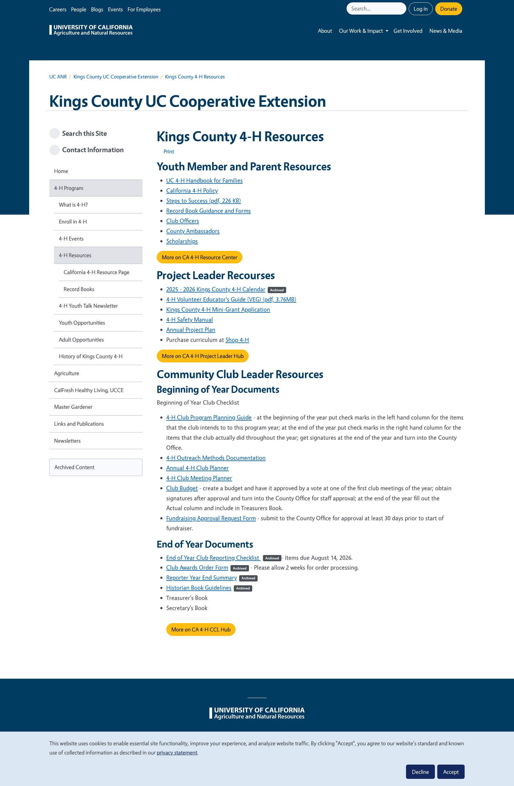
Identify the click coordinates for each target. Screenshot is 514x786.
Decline (420, 771)
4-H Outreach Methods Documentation (216, 457)
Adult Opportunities (81, 339)
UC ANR (58, 76)
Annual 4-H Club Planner (197, 467)
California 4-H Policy (192, 190)
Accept (451, 771)
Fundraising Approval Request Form (211, 518)
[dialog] (257, 758)
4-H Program (68, 187)
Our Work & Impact (361, 30)
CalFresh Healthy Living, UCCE (88, 390)
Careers (57, 9)
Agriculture (66, 373)
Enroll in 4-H (73, 221)
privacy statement (177, 752)
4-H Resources (75, 255)
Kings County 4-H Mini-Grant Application (218, 309)
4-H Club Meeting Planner (199, 478)
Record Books (79, 289)
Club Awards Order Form (206, 567)
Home (61, 171)
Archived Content (74, 467)
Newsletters (67, 440)
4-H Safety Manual (189, 319)
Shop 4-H (237, 339)
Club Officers (182, 220)
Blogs (97, 9)
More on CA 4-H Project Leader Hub (203, 355)
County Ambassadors (193, 231)
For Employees (144, 9)
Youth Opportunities (82, 322)
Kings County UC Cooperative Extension (115, 76)
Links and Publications (79, 423)
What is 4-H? (73, 204)
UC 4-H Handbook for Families (204, 180)
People (78, 9)
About (325, 30)
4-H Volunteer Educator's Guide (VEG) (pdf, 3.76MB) (231, 299)
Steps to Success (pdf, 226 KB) (203, 200)
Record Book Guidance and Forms (208, 210)
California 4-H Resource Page (96, 272)
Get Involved (408, 30)
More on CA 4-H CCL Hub (201, 629)
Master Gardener (73, 406)
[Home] (91, 31)
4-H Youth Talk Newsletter (88, 305)
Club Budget (182, 488)
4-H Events (71, 238)
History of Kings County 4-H (91, 356)
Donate (448, 8)
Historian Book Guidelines (208, 587)
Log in (421, 8)
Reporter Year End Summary (210, 577)
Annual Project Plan (190, 329)
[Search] (402, 8)
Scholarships (182, 241)
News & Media (446, 30)
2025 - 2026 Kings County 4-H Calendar (225, 289)
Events (115, 9)
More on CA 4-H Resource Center (199, 257)
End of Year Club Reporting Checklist (222, 557)
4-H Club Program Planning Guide (209, 417)
